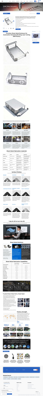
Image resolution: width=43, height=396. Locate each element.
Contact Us (31, 1)
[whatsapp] (38, 0)
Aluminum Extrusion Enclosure (32, 388)
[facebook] (36, 393)
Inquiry (36, 42)
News (21, 1)
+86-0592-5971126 (35, 39)
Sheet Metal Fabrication (11, 7)
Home (10, 1)
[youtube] (40, 0)
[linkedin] (37, 393)
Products (17, 1)
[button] (3, 21)
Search (38, 13)
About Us (13, 1)
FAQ (24, 1)
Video (27, 1)
